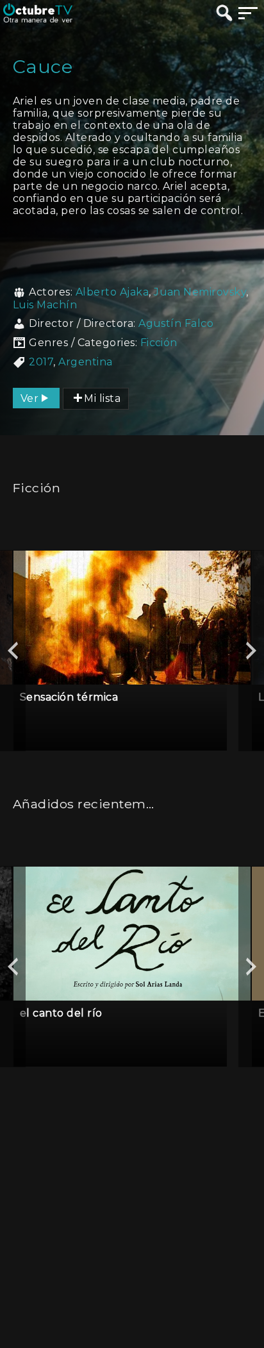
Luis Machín (45, 305)
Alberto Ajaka (112, 292)
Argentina (85, 362)
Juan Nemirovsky (200, 292)
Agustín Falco (175, 323)
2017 (41, 362)
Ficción (158, 343)
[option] (132, 651)
